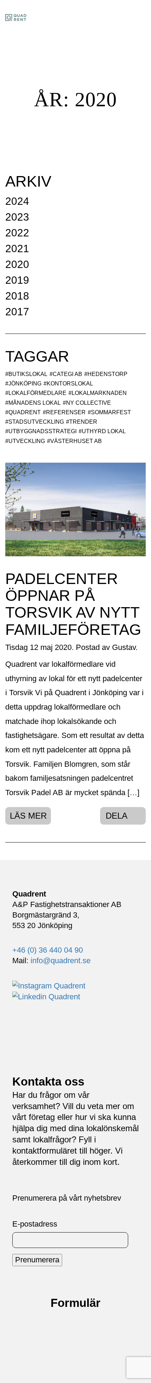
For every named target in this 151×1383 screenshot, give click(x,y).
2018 (17, 296)
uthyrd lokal (104, 431)
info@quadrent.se (61, 960)
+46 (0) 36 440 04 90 (47, 950)
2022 (17, 233)
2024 (17, 201)
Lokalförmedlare (37, 393)
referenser (66, 412)
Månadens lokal (34, 403)
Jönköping (24, 384)
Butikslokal (27, 374)
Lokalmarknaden (99, 393)
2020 (17, 264)
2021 (17, 248)
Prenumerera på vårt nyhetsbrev (66, 1198)
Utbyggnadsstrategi (42, 431)
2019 (17, 280)
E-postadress (34, 1224)
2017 (17, 311)
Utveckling (26, 441)
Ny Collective (88, 403)
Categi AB (67, 374)
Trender (83, 422)
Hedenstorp (107, 374)
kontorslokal (70, 384)
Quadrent (24, 412)
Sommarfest (111, 412)
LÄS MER (28, 815)
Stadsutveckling (36, 422)
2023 (17, 217)
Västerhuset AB (76, 441)
